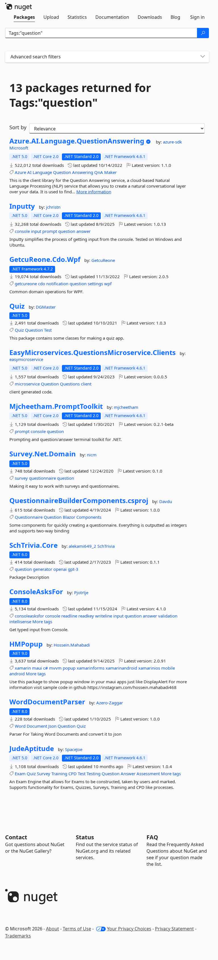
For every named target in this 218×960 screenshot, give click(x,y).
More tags (42, 621)
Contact (16, 837)
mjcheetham (126, 407)
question (66, 231)
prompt (49, 231)
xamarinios (149, 668)
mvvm (55, 668)
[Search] (203, 33)
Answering (82, 172)
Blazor (69, 517)
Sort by (17, 127)
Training (59, 773)
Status (85, 837)
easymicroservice (26, 359)
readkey (86, 616)
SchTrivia (106, 546)
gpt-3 (73, 569)
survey (21, 478)
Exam (20, 773)
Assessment (148, 773)
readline (69, 616)
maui (37, 668)
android (17, 673)
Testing (93, 773)
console (22, 231)
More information (93, 191)
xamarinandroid (121, 668)
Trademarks (18, 936)
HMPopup (26, 644)
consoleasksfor (29, 616)
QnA (98, 172)
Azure (20, 172)
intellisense (20, 621)
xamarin (23, 668)
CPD (72, 773)
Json (52, 726)
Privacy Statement (174, 929)
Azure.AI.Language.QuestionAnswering (76, 141)
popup (69, 668)
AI (29, 172)
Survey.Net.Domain (42, 454)
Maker (110, 172)
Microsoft (18, 148)
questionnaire (42, 478)
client (86, 384)
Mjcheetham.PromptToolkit (56, 406)
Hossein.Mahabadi (72, 645)
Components (88, 517)
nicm (92, 455)
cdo (41, 283)
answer (83, 231)
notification (57, 283)
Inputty (22, 206)
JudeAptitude (31, 748)
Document (37, 726)
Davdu (165, 501)
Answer (128, 773)
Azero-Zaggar (109, 702)
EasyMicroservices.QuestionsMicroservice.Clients (92, 352)
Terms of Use (77, 929)
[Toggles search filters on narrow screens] (202, 56)
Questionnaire (29, 517)
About (52, 929)
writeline (103, 616)
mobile (168, 668)
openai (60, 569)
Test (48, 330)
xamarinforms (90, 668)
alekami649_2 (83, 546)
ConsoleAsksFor (36, 591)
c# (45, 668)
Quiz (17, 306)
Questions (70, 384)
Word (20, 726)
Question (62, 172)
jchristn (53, 207)
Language (42, 172)
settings (95, 283)
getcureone (26, 283)
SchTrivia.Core (33, 545)
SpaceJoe (73, 749)
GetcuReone (103, 260)
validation (167, 616)
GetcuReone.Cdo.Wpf (44, 259)
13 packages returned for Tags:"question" (80, 95)
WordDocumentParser (47, 702)
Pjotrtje (81, 592)
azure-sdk (172, 142)
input (36, 231)
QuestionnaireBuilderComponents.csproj (78, 500)
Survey (43, 773)
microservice (27, 384)
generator (42, 569)
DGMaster (46, 307)
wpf (108, 283)
